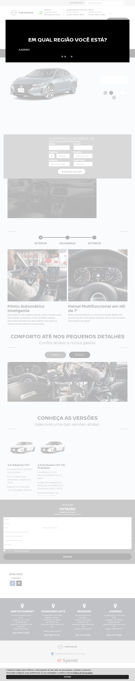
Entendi (67, 677)
